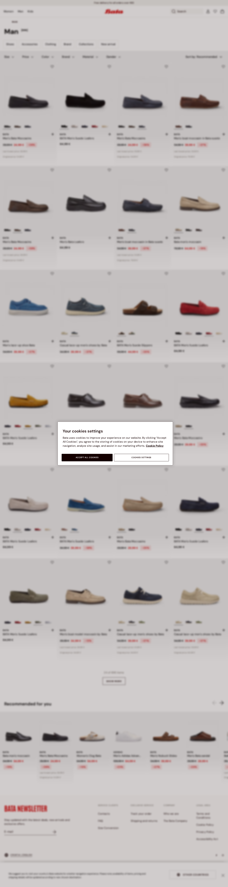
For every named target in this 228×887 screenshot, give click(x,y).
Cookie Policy (155, 446)
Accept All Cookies (87, 457)
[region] (115, 443)
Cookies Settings (141, 457)
